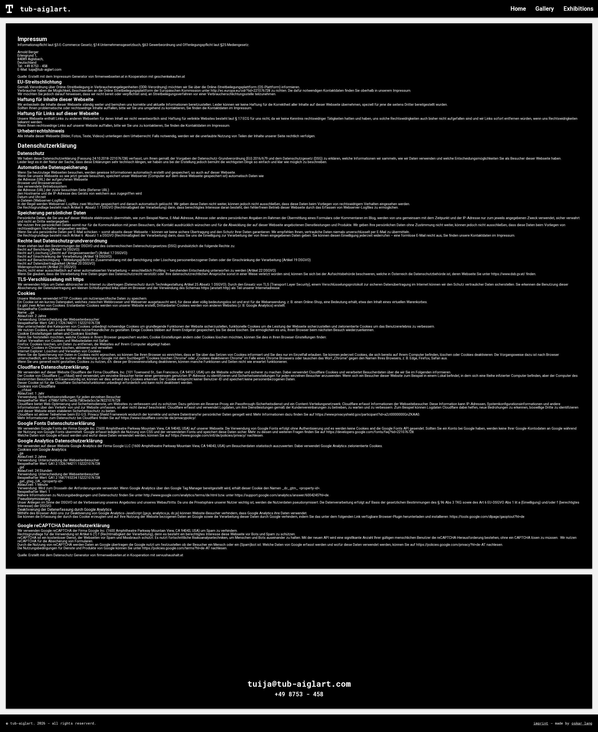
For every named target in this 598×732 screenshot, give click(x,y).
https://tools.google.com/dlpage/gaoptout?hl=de (487, 517)
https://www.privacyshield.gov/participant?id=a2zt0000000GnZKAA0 (367, 414)
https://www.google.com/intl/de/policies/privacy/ (208, 435)
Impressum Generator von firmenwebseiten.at (88, 76)
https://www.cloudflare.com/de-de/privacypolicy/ (158, 418)
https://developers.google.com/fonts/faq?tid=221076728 (370, 432)
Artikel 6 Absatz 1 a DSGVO (92, 235)
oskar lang (582, 723)
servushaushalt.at (169, 555)
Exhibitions (578, 8)
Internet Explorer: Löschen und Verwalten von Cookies (59, 351)
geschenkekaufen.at (169, 76)
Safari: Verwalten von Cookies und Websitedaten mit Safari (63, 341)
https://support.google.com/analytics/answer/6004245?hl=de (282, 495)
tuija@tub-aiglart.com (44, 69)
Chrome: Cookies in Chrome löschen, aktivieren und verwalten (65, 348)
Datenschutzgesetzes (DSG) (155, 246)
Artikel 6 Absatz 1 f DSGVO (92, 207)
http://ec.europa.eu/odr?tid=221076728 (240, 90)
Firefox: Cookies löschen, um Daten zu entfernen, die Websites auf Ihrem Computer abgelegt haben (94, 344)
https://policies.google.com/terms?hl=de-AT (176, 548)
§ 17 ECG (242, 118)
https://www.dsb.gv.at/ (508, 274)
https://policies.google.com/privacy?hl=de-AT (451, 545)
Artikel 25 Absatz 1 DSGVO (204, 284)
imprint (541, 723)
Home (518, 8)
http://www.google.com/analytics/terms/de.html (180, 495)
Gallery (544, 8)
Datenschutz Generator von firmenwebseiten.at (89, 555)
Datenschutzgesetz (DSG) (303, 158)
